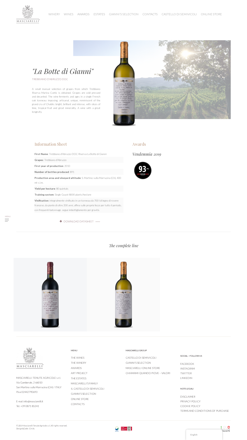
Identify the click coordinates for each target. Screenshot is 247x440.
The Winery (78, 362)
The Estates (78, 378)
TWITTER (186, 373)
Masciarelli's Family (84, 383)
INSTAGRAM (187, 368)
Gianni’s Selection (83, 393)
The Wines (77, 357)
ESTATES (99, 14)
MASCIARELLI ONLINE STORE (143, 368)
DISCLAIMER (187, 396)
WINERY (54, 14)
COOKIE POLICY (190, 406)
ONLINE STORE (211, 14)
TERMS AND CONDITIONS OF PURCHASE (204, 410)
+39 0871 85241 (29, 406)
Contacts (77, 404)
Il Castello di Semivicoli (87, 388)
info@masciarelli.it (33, 401)
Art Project (79, 373)
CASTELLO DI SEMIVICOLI (179, 14)
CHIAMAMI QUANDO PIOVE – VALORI (148, 373)
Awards (76, 368)
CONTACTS (150, 14)
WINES (68, 14)
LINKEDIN (186, 377)
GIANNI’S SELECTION (124, 14)
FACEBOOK (187, 363)
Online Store (80, 398)
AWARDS (83, 14)
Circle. (32, 428)
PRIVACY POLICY (190, 401)
